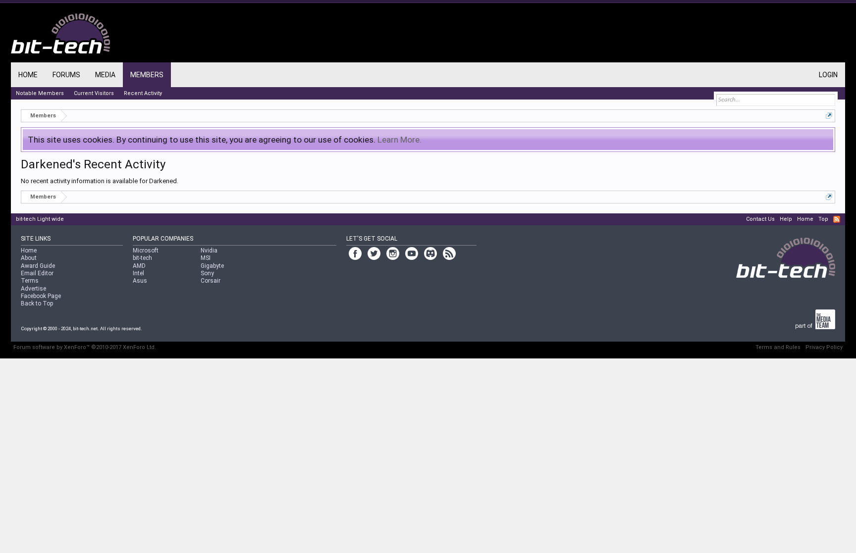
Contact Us (760, 219)
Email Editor (37, 273)
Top (823, 219)
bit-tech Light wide (40, 219)
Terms (30, 280)
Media (105, 75)
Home (28, 75)
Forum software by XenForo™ (84, 347)
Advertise (33, 288)
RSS (836, 219)
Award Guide (38, 265)
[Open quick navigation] (829, 115)
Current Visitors (94, 93)
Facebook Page (41, 296)
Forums (66, 75)
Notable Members (40, 93)
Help (786, 219)
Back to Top (37, 303)
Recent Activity (143, 93)
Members (146, 75)
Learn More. (399, 140)
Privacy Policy (824, 347)
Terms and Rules (778, 347)
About (29, 257)
